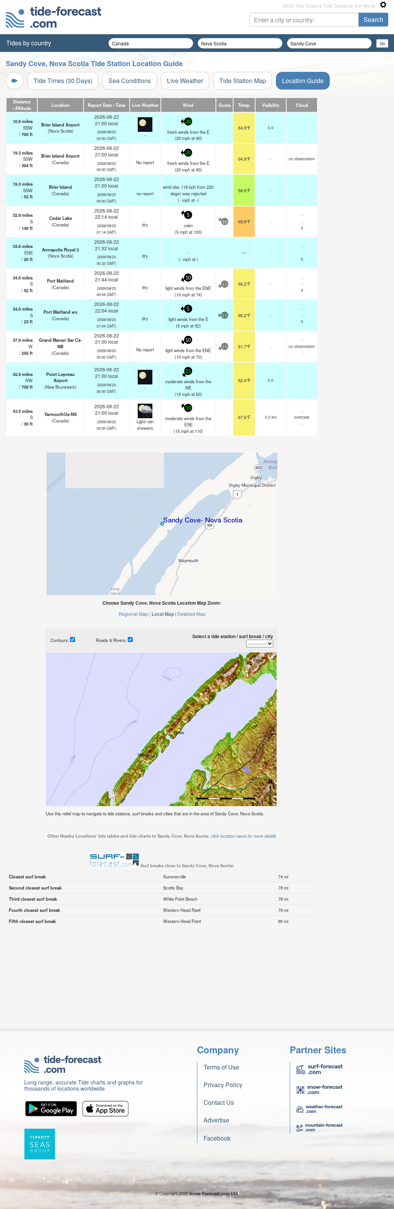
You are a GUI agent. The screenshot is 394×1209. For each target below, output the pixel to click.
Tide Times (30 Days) (62, 80)
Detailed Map (191, 613)
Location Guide (303, 80)
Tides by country (28, 42)
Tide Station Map (242, 80)
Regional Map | (134, 613)
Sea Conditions (130, 80)
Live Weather (185, 80)
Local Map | (164, 613)
